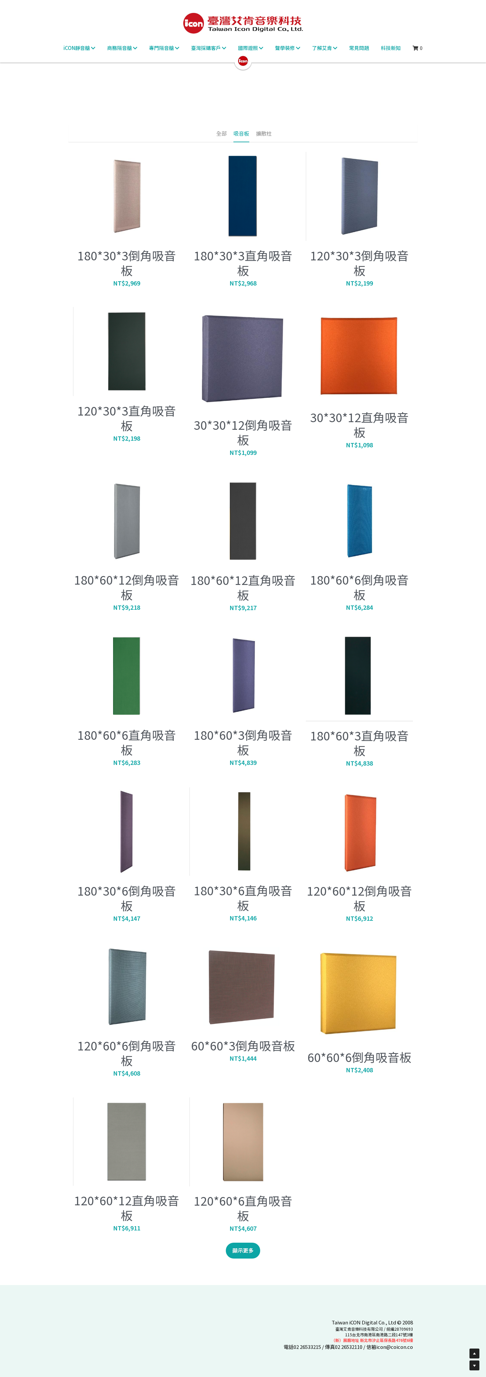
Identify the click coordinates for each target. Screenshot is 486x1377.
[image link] (243, 60)
